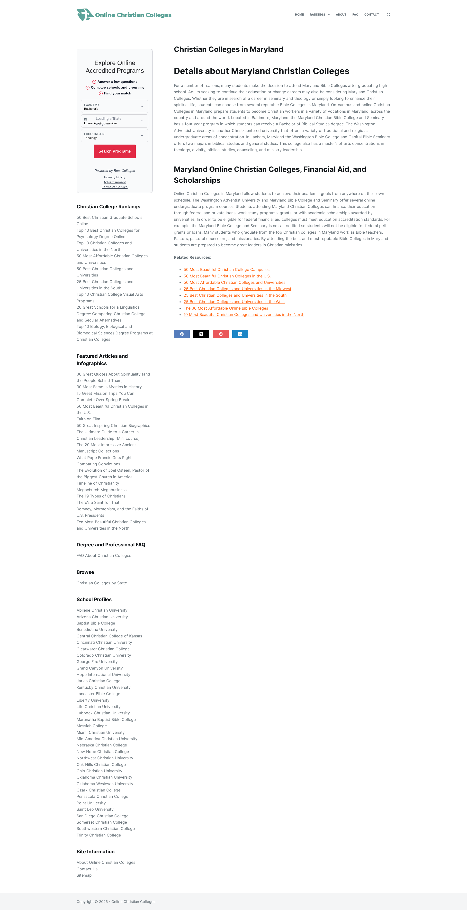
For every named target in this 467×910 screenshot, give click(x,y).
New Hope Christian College (103, 751)
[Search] (388, 15)
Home (299, 14)
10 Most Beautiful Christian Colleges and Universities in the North (244, 314)
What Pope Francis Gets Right (104, 457)
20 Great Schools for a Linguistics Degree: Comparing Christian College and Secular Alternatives (111, 313)
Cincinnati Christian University (104, 642)
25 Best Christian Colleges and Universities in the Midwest (237, 288)
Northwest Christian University (105, 757)
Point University (91, 802)
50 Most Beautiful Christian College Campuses (226, 269)
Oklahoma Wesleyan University (105, 783)
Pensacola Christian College (102, 796)
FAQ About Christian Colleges (104, 555)
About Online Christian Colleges (106, 862)
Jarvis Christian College (98, 680)
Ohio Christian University (99, 770)
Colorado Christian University (104, 655)
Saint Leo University (95, 809)
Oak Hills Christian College (101, 764)
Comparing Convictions (98, 463)
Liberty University (93, 700)
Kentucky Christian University (104, 687)
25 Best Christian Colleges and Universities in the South (235, 295)
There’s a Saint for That (98, 502)
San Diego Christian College (102, 815)
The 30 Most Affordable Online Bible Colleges (226, 308)
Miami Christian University (101, 732)
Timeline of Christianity (98, 483)
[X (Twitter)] (201, 334)
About (341, 14)
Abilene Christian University (102, 610)
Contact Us (87, 868)
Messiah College (92, 725)
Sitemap (84, 875)
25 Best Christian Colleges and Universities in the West (234, 301)
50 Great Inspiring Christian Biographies (113, 425)
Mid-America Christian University (107, 738)
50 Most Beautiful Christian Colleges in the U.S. (227, 276)
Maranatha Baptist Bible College (106, 719)
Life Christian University (99, 706)
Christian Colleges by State (102, 582)
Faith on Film (88, 418)
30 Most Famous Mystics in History (109, 386)
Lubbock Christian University (103, 712)
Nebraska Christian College (102, 745)
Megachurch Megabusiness (101, 489)
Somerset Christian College (102, 822)
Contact (371, 14)
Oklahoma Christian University (104, 777)
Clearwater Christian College (103, 648)
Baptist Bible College (96, 623)
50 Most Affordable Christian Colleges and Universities (234, 282)
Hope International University (103, 674)
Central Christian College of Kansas (109, 636)
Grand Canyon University (100, 668)
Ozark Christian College (98, 790)
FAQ (355, 14)
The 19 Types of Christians (101, 496)
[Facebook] (182, 334)
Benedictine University (97, 629)
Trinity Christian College (99, 835)
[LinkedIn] (240, 334)
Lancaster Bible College (98, 693)
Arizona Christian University (102, 616)
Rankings (317, 14)
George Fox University (97, 661)
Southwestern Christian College (106, 828)
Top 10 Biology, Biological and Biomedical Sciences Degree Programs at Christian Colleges (115, 333)
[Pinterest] (221, 334)
